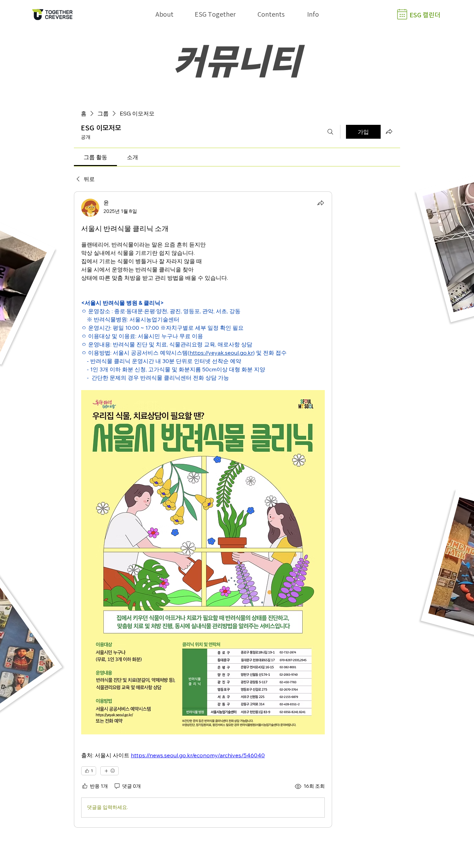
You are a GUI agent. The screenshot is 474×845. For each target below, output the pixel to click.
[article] (203, 509)
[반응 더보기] (109, 770)
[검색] (330, 132)
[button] (164, 14)
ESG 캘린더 (424, 14)
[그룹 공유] (389, 131)
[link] (95, 157)
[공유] (320, 203)
